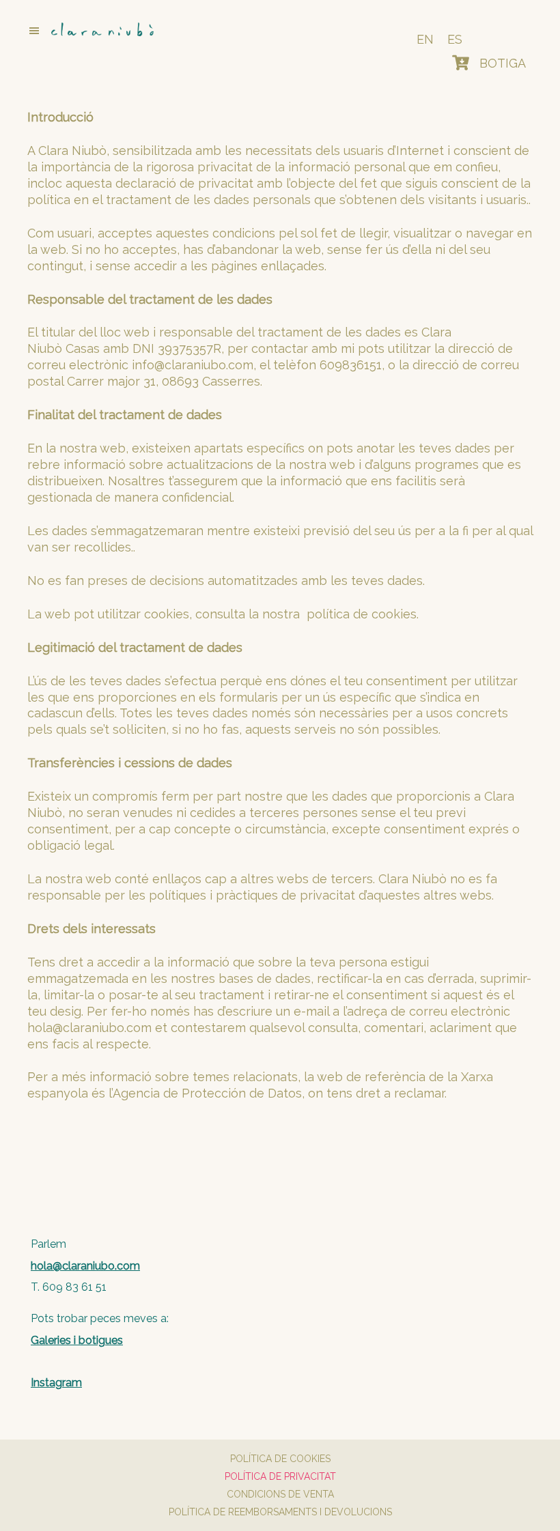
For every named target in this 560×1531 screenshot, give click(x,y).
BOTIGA (502, 63)
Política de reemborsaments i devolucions (280, 1511)
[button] (166, 31)
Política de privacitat (280, 1476)
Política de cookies (280, 1458)
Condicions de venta (280, 1494)
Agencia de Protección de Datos (207, 1093)
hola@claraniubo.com (89, 1027)
